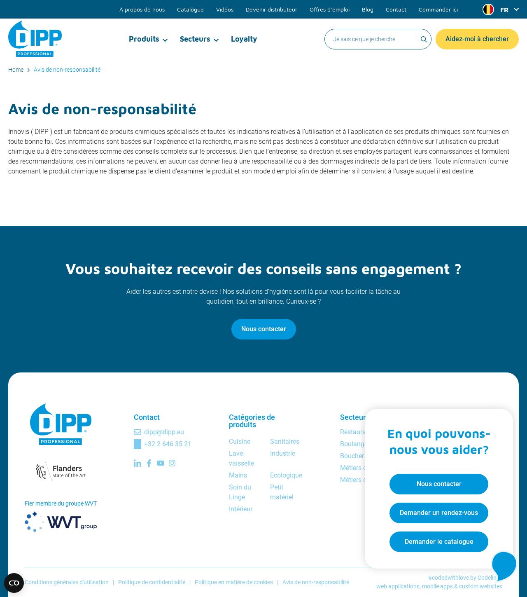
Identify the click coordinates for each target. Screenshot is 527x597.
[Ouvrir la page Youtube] (160, 463)
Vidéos (224, 9)
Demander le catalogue (439, 541)
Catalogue (190, 9)
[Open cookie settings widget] (14, 583)
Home (15, 69)
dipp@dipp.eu (164, 432)
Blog (367, 9)
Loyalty (244, 39)
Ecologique (286, 475)
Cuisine (239, 441)
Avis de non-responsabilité (67, 69)
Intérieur (240, 509)
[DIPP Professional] (35, 39)
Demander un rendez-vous (439, 513)
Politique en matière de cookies (234, 582)
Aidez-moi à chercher (477, 39)
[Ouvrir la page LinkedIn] (137, 463)
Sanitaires (284, 441)
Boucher (352, 456)
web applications (398, 586)
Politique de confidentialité (151, 582)
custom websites (480, 586)
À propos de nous (142, 9)
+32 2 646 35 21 (167, 444)
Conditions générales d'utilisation (67, 582)
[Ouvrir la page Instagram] (172, 463)
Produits (144, 39)
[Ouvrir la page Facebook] (149, 463)
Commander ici (438, 9)
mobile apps (437, 586)
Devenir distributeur (271, 9)
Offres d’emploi (330, 9)
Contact (396, 9)
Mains (238, 475)
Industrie (282, 453)
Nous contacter (263, 329)
